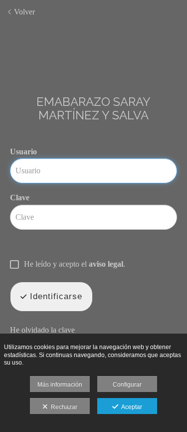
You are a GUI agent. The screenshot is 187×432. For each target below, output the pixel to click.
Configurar (127, 384)
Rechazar (62, 407)
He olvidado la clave (42, 330)
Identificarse (54, 296)
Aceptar (130, 407)
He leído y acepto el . (74, 264)
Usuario (23, 151)
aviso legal (106, 264)
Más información (59, 384)
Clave (19, 197)
